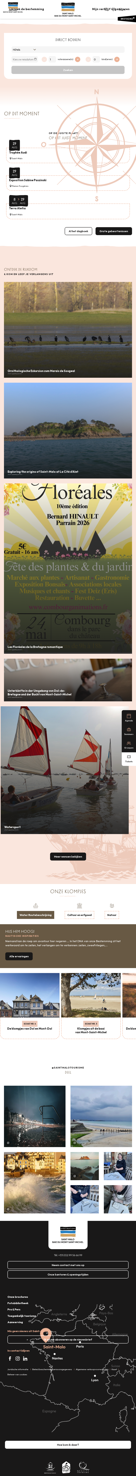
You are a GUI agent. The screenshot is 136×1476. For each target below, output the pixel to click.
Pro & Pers (13, 1309)
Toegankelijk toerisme (21, 1315)
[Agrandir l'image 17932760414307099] (84, 1166)
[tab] (35, 911)
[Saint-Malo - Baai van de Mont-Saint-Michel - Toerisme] (68, 10)
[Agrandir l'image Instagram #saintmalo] (35, 1116)
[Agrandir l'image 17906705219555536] (35, 1182)
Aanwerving (15, 1322)
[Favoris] (113, 9)
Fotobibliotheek (17, 1303)
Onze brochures (17, 1296)
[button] (106, 9)
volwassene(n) (65, 59)
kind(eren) (107, 59)
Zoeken (68, 70)
